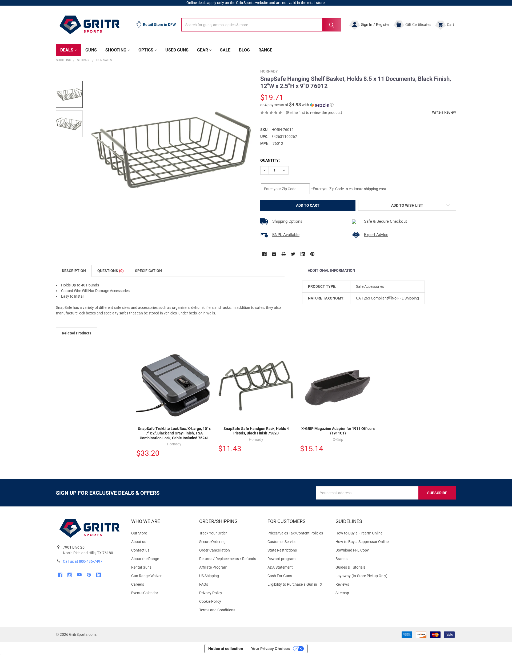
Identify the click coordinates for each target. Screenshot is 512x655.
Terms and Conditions (229, 610)
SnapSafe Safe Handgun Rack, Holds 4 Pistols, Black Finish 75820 (256, 431)
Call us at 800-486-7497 (82, 561)
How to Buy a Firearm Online (358, 533)
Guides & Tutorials (350, 567)
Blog (244, 50)
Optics (145, 50)
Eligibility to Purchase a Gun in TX (294, 584)
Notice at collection (225, 648)
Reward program (281, 559)
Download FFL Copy (352, 550)
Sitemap (342, 593)
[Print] (283, 254)
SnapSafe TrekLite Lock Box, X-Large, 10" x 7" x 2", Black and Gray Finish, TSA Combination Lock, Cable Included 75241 (174, 433)
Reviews (342, 584)
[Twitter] (293, 254)
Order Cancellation (214, 550)
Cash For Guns (279, 576)
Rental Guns (141, 567)
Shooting (115, 50)
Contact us (140, 550)
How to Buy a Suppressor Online (362, 542)
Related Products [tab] (76, 333)
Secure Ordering (212, 542)
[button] (297, 104)
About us (138, 542)
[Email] (274, 254)
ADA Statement (280, 567)
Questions (110, 271)
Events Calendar (144, 593)
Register (383, 24)
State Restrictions (282, 550)
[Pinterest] (312, 254)
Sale (225, 50)
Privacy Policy (229, 593)
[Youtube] (79, 575)
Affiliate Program (213, 567)
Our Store (139, 533)
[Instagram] (70, 575)
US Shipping (209, 576)
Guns (91, 50)
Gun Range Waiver (146, 576)
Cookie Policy (229, 601)
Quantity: (270, 160)
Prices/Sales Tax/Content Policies (295, 533)
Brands (341, 559)
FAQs (203, 584)
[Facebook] (264, 254)
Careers (137, 584)
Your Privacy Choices (270, 648)
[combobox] (261, 24)
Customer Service (281, 542)
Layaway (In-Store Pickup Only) (361, 576)
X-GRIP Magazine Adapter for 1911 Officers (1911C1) (338, 431)
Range (265, 50)
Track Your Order (213, 533)
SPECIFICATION (148, 271)
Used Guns (177, 50)
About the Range (145, 559)
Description (74, 271)
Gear (202, 50)
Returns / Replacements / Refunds (227, 559)
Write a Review (444, 112)
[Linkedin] (303, 254)
